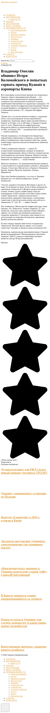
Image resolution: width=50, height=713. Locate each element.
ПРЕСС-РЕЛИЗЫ (13, 26)
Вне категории (17, 52)
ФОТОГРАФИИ (12, 24)
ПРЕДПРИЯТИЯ (13, 17)
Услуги (14, 48)
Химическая (16, 43)
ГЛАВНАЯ (10, 15)
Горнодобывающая (18, 30)
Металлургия (16, 37)
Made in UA (15, 19)
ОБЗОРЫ (10, 22)
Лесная (14, 32)
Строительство (17, 41)
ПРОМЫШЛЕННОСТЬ (16, 28)
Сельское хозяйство (19, 45)
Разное (13, 50)
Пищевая (14, 39)
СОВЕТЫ (10, 54)
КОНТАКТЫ (11, 56)
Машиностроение (18, 35)
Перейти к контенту (9, 2)
